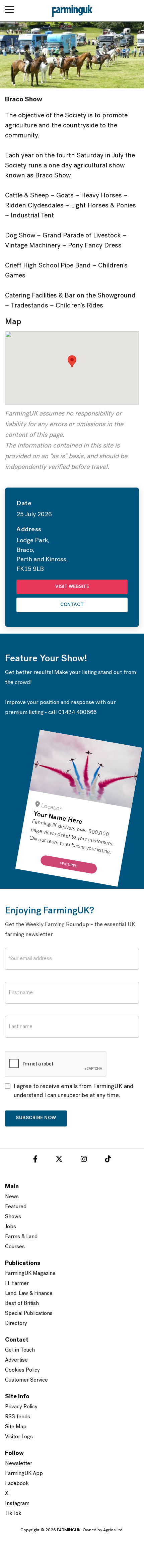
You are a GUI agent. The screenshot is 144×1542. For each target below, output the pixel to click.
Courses (15, 1247)
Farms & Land (21, 1237)
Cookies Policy (22, 1370)
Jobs (10, 1227)
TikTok (13, 1513)
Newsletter (18, 1463)
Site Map (15, 1427)
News (12, 1197)
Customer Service (26, 1380)
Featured (15, 1207)
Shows (13, 1217)
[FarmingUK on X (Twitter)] (59, 1160)
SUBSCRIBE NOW (36, 1117)
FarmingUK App (24, 1473)
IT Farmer (17, 1283)
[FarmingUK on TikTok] (107, 1160)
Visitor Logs (19, 1437)
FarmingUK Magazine (30, 1273)
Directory (16, 1323)
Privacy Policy (21, 1407)
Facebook (17, 1483)
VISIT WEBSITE (72, 586)
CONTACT (72, 604)
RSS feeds (17, 1417)
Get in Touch (20, 1350)
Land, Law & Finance (29, 1293)
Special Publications (29, 1313)
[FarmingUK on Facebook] (35, 1160)
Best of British (22, 1303)
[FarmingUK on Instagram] (83, 1160)
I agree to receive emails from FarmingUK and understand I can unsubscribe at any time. (73, 1091)
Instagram (17, 1503)
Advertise (16, 1360)
